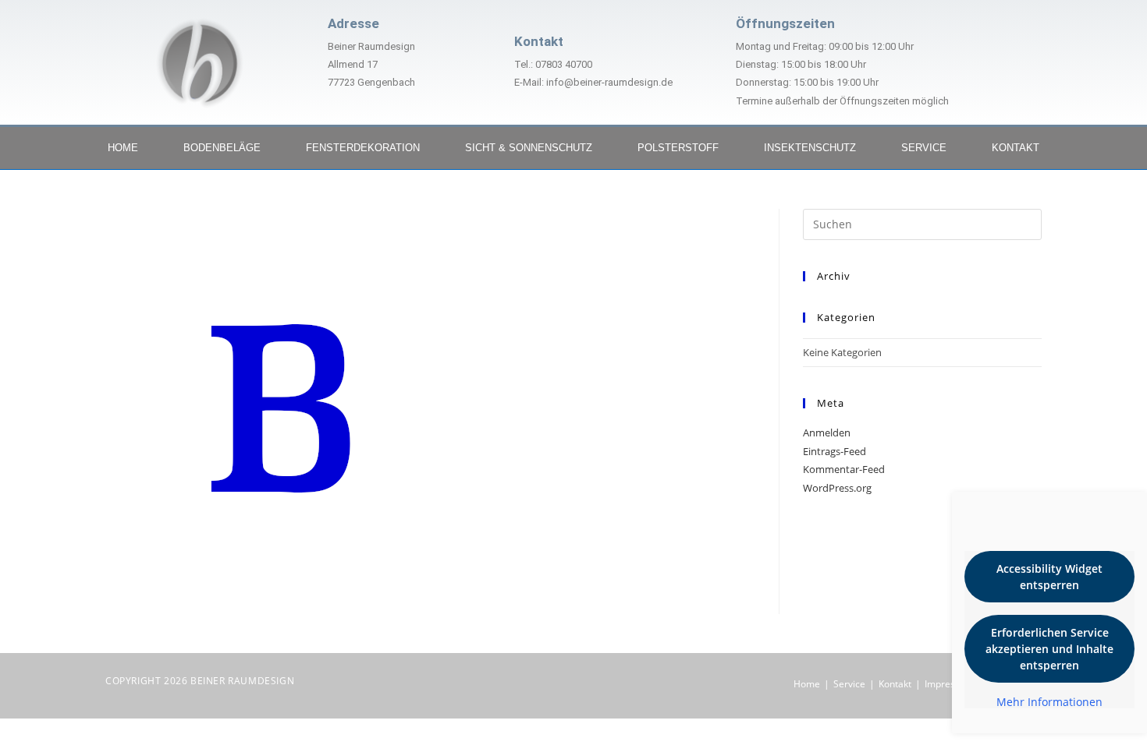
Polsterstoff (678, 148)
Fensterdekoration (363, 148)
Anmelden (826, 432)
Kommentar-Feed (844, 469)
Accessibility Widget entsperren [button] (1049, 576)
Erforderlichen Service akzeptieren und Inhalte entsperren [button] (1049, 649)
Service (923, 148)
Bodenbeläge (222, 148)
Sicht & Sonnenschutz (528, 148)
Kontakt (1015, 148)
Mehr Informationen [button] (1049, 702)
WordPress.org (837, 488)
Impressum (949, 683)
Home (123, 148)
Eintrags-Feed (834, 451)
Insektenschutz (810, 148)
